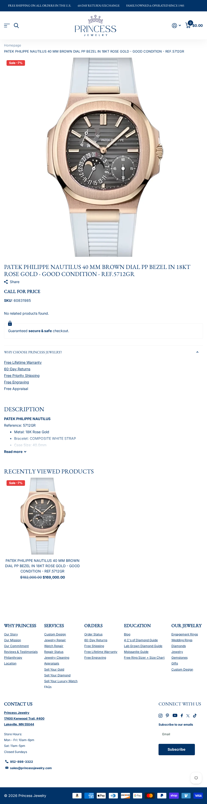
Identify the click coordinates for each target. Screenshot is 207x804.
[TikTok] (195, 716)
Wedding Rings (181, 640)
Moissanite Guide (136, 652)
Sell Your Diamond (57, 675)
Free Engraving (16, 382)
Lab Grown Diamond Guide (143, 646)
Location (10, 663)
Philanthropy (13, 657)
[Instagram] (160, 716)
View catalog (7, 26)
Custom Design (55, 634)
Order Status (93, 634)
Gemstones (179, 657)
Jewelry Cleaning (56, 657)
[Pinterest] (167, 716)
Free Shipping (94, 646)
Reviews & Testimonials (21, 652)
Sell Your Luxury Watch (60, 681)
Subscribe (177, 749)
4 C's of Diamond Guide (141, 640)
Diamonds (178, 646)
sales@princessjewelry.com (31, 768)
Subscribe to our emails (176, 724)
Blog (127, 634)
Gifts (174, 663)
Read (13, 451)
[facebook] (182, 716)
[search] (16, 25)
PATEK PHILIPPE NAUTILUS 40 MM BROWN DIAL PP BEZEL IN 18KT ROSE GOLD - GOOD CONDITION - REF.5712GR (42, 565)
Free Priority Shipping (22, 375)
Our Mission (12, 640)
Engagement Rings (184, 634)
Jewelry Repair (55, 640)
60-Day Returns (17, 369)
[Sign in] (176, 25)
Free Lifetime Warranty (23, 362)
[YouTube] (175, 715)
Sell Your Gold (54, 669)
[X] (188, 715)
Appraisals (51, 663)
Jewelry (177, 652)
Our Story (11, 634)
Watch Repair (53, 646)
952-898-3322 (21, 762)
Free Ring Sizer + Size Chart (144, 657)
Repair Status (53, 652)
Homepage (12, 45)
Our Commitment (16, 646)
